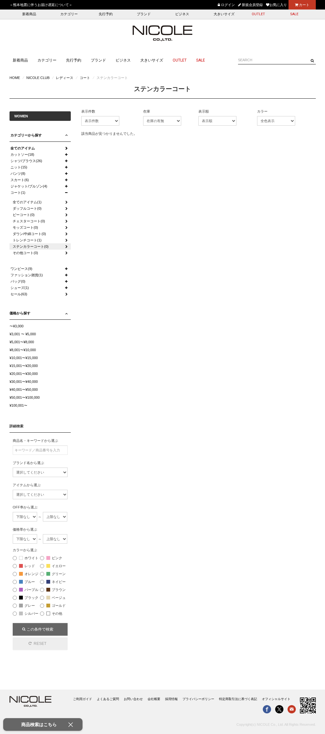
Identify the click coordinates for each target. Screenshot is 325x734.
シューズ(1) (19, 288)
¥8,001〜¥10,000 (23, 350)
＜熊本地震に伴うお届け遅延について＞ (41, 5)
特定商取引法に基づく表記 (238, 699)
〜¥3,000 (16, 326)
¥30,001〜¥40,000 (24, 381)
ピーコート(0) (24, 215)
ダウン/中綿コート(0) (29, 234)
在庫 (146, 111)
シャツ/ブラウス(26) (26, 161)
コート (85, 78)
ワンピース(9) (21, 269)
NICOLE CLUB (38, 78)
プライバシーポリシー (198, 699)
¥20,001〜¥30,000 (24, 374)
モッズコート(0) (25, 227)
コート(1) (17, 192)
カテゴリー (69, 14)
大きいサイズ (224, 14)
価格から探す (20, 313)
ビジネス (182, 14)
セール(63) (18, 294)
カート (303, 5)
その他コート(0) (25, 253)
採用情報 (171, 699)
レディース (64, 78)
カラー (262, 111)
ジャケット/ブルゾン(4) (28, 186)
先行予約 (106, 14)
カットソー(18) (22, 154)
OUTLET (258, 14)
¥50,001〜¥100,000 (25, 397)
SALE (294, 14)
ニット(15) (18, 167)
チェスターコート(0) (29, 221)
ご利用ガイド (82, 699)
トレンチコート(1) (27, 240)
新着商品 (29, 14)
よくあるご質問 (108, 699)
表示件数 (88, 111)
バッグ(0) (17, 281)
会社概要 (154, 699)
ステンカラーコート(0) (31, 246)
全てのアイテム (22, 148)
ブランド (144, 14)
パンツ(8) (17, 173)
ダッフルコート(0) (27, 208)
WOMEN (21, 116)
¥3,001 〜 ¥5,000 (23, 334)
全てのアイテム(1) (27, 202)
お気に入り (278, 5)
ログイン (227, 5)
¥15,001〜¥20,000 (24, 366)
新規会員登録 (252, 5)
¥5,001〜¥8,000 (22, 342)
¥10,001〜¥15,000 (24, 358)
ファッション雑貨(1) (26, 275)
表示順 (203, 111)
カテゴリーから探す (26, 135)
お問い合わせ (133, 699)
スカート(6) (19, 180)
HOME (15, 78)
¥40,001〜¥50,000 (24, 389)
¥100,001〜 (18, 405)
